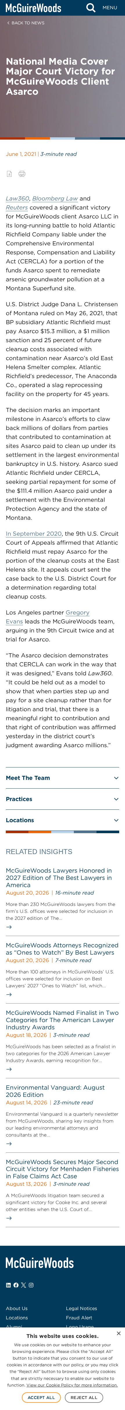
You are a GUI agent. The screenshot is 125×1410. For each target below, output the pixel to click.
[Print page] (21, 174)
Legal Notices (81, 1308)
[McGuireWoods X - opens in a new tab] (23, 1285)
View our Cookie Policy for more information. (72, 1385)
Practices (19, 799)
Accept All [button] (41, 1397)
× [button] (118, 1333)
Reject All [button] (84, 1397)
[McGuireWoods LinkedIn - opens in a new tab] (8, 1285)
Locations (20, 820)
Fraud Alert (79, 1317)
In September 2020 (34, 533)
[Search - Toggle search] (90, 8)
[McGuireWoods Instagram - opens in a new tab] (31, 1285)
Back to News (28, 23)
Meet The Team (28, 777)
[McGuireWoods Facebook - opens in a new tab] (16, 1285)
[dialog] (62, 1368)
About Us (17, 1308)
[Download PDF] (9, 174)
